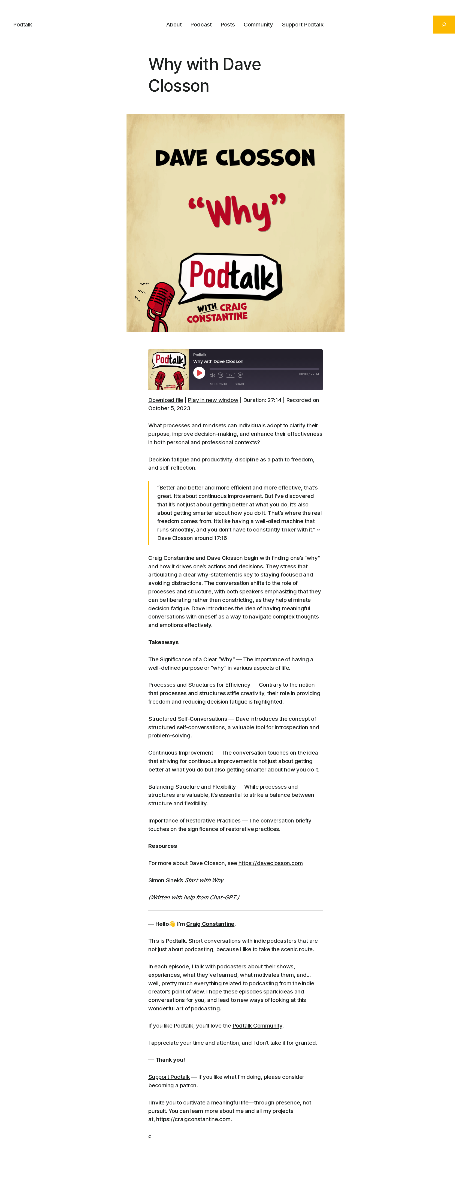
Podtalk (22, 24)
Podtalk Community (257, 1025)
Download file (165, 400)
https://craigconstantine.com (193, 1119)
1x (230, 375)
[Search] (444, 25)
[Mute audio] (212, 375)
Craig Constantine (210, 923)
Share (240, 384)
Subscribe (219, 384)
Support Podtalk (169, 1076)
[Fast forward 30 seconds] (240, 375)
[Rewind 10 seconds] (220, 375)
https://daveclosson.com (270, 863)
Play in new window (213, 400)
